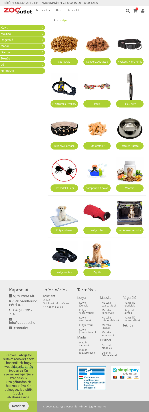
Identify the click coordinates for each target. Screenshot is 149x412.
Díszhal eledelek (107, 346)
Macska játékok (106, 326)
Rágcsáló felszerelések (132, 319)
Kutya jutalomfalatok (87, 331)
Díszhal (6, 52)
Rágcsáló (7, 39)
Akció (59, 10)
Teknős (5, 58)
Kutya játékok (83, 304)
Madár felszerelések (87, 351)
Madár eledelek (84, 344)
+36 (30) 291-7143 (20, 312)
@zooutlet (20, 328)
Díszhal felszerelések (110, 354)
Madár (5, 46)
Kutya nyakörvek (85, 319)
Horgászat (7, 70)
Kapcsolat (73, 10)
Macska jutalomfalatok (110, 319)
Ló (2, 64)
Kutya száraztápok (86, 311)
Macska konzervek (108, 311)
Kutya (4, 27)
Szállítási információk (56, 303)
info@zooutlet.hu (22, 322)
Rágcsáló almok (129, 311)
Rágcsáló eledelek (129, 304)
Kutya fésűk (86, 325)
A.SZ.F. (47, 299)
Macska (6, 33)
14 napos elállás (53, 306)
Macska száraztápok (109, 304)
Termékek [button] (42, 10)
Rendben (18, 406)
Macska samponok (108, 334)
